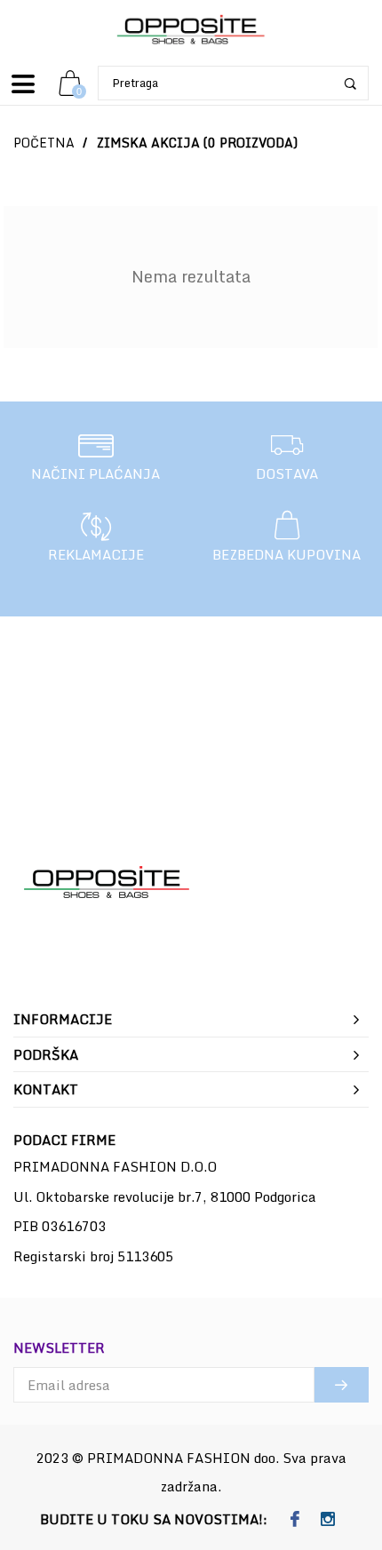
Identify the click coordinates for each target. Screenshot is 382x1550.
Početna (44, 142)
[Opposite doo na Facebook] (294, 1520)
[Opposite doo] (191, 30)
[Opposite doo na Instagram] (327, 1520)
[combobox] (233, 83)
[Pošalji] (341, 1385)
